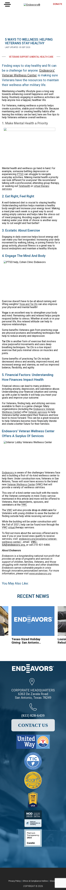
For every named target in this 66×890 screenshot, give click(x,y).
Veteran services (37, 412)
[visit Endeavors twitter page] (27, 873)
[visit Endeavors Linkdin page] (44, 873)
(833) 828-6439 (33, 716)
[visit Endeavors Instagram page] (36, 873)
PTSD (20, 174)
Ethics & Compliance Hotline (35, 881)
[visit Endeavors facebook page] (19, 873)
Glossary (54, 881)
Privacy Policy (14, 881)
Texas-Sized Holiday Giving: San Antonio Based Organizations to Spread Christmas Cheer (26, 640)
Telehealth (24, 186)
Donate (57, 4)
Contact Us (33, 725)
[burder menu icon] (7, 4)
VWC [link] (39, 484)
